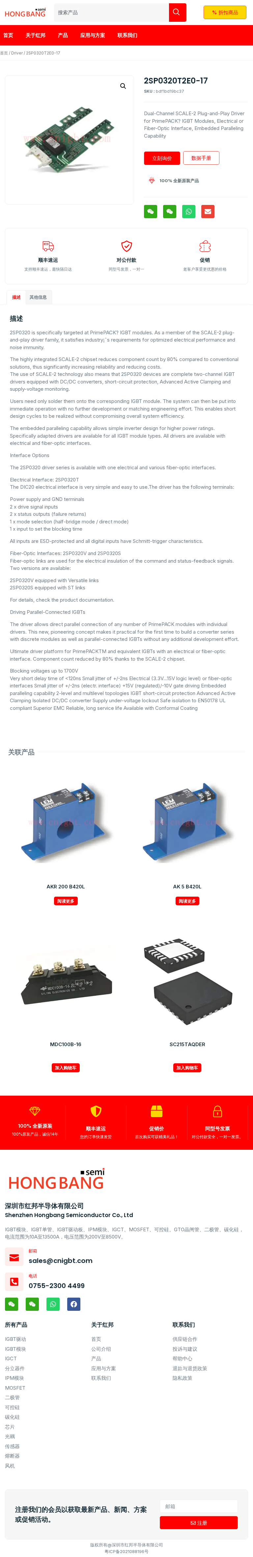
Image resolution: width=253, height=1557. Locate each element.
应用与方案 (92, 35)
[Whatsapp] (188, 211)
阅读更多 (65, 901)
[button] (123, 86)
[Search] (177, 12)
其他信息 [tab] (38, 297)
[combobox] (111, 12)
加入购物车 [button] (65, 1067)
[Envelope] (207, 211)
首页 (8, 35)
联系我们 (127, 35)
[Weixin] (150, 211)
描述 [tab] (16, 297)
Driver (17, 52)
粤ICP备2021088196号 (126, 1551)
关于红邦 (35, 35)
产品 (63, 35)
